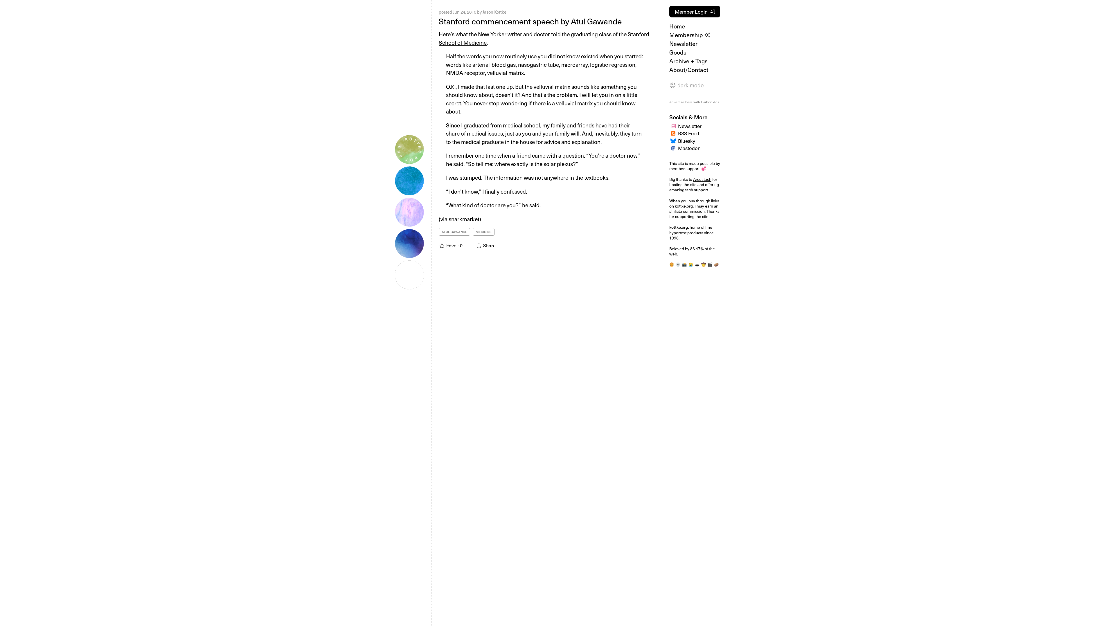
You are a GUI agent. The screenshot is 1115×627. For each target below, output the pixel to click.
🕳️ (697, 264)
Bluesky (686, 141)
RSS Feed (688, 133)
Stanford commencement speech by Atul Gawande (530, 21)
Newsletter (683, 43)
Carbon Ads (710, 102)
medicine (484, 231)
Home (677, 26)
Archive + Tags (688, 61)
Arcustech (702, 179)
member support (684, 168)
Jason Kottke (494, 12)
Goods (677, 52)
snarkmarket (464, 219)
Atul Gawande (454, 231)
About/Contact (688, 69)
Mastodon (689, 148)
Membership (686, 34)
